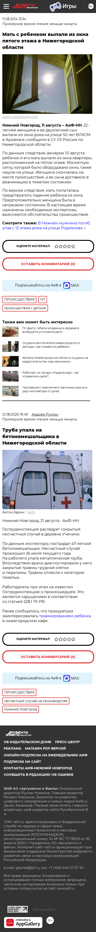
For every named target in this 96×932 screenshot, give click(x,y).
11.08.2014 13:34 (14, 19)
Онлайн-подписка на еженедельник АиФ (45, 755)
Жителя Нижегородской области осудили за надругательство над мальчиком (55, 359)
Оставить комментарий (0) (48, 264)
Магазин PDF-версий (45, 748)
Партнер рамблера (44, 909)
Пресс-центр (67, 742)
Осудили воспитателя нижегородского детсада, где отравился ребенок (51, 344)
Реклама (12, 748)
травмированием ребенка (65, 616)
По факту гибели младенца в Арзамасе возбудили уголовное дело (50, 330)
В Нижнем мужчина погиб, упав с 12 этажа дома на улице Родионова (46, 225)
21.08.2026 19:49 (15, 414)
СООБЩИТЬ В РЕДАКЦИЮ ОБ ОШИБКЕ (38, 775)
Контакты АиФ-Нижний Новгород (38, 768)
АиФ (31, 512)
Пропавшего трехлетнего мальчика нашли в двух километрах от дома (54, 389)
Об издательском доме (27, 742)
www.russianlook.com (20, 117)
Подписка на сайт (22, 762)
